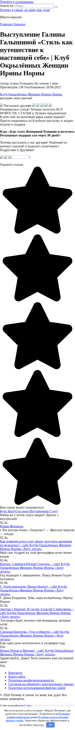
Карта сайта (16, 676)
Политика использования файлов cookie (36, 688)
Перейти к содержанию (17, 2)
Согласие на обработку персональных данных (41, 684)
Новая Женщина (11, 526)
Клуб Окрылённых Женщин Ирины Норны (31, 94)
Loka (27, 706)
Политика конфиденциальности (31, 680)
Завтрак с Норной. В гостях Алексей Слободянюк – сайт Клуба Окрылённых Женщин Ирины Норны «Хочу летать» (37, 612)
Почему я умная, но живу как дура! (25, 10)
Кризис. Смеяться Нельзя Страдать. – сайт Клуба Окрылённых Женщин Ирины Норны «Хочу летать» (35, 567)
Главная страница (12, 24)
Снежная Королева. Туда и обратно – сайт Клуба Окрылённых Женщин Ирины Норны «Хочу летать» (34, 635)
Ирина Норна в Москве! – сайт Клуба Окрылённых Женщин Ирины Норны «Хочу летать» (37, 652)
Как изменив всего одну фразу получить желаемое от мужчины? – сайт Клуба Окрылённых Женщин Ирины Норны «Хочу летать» (36, 545)
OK (50, 724)
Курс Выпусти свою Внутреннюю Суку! (29, 511)
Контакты (15, 673)
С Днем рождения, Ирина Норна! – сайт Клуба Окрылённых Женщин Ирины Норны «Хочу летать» (33, 590)
